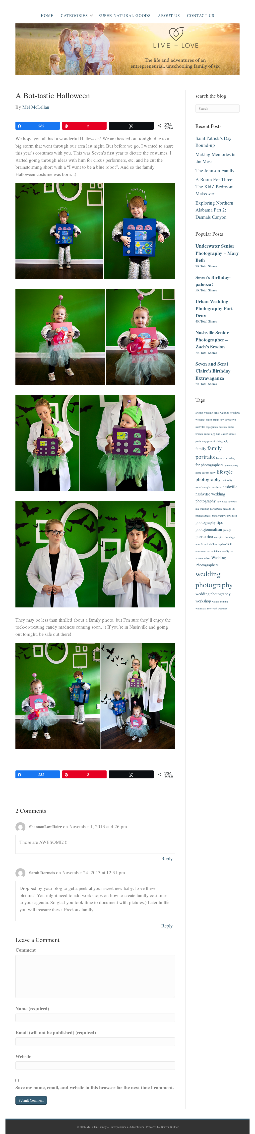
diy (222, 419)
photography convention (224, 515)
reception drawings (224, 537)
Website (23, 1056)
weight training (220, 601)
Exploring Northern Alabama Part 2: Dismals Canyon (214, 210)
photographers (202, 515)
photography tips (209, 522)
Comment (25, 949)
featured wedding (225, 458)
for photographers (209, 465)
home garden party (205, 472)
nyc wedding (202, 508)
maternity (227, 480)
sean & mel (201, 544)
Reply (167, 858)
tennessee (200, 551)
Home (47, 15)
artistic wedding (204, 412)
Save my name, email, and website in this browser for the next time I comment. (94, 1087)
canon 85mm (212, 419)
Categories (74, 15)
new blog (222, 501)
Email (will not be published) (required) (55, 1032)
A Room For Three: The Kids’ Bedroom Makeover (214, 186)
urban (207, 558)
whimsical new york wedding (211, 608)
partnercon (216, 508)
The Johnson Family (215, 170)
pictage (227, 530)
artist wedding (221, 412)
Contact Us (200, 15)
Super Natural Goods (125, 15)
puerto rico (204, 536)
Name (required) (32, 1008)
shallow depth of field (220, 544)
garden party (231, 465)
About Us (169, 15)
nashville (230, 486)
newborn (232, 501)
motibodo (216, 487)
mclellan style (202, 487)
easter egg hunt (212, 433)
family (200, 448)
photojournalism (208, 529)
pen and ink (229, 508)
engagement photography (215, 441)
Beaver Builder (170, 1127)
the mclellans (214, 551)
